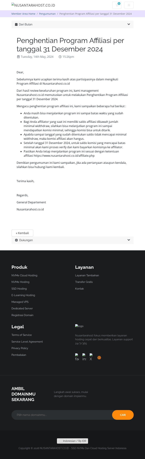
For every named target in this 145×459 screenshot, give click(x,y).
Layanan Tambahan (87, 275)
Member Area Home (23, 13)
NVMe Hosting (20, 282)
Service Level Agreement (27, 341)
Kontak (79, 288)
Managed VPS (19, 302)
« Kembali (22, 233)
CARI (123, 415)
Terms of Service (21, 335)
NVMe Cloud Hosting (24, 275)
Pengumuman (47, 13)
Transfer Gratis (84, 282)
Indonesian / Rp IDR (74, 441)
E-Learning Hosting (23, 295)
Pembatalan (18, 355)
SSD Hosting (19, 288)
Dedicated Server (22, 308)
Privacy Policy (19, 348)
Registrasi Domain (22, 315)
